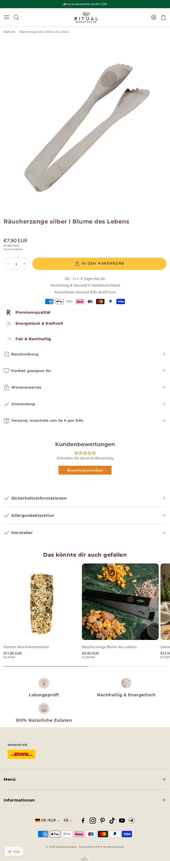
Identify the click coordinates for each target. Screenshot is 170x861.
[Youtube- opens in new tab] (122, 820)
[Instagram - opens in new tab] (93, 820)
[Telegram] (132, 820)
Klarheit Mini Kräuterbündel (26, 647)
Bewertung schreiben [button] (85, 470)
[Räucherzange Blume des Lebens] (120, 601)
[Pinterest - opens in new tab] (102, 820)
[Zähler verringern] (8, 264)
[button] (7, 17)
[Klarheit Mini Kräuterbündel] (42, 601)
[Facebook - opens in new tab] (83, 820)
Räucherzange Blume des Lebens (109, 647)
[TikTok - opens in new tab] (112, 820)
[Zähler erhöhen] (25, 264)
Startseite (9, 31)
